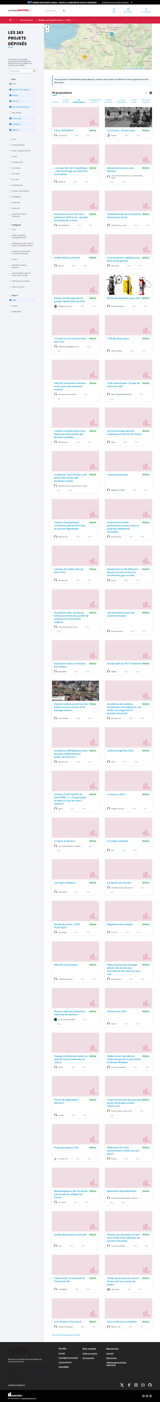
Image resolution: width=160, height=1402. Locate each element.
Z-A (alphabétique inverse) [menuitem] (94, 101)
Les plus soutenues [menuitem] (108, 101)
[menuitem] (22, 70)
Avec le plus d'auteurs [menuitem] (146, 101)
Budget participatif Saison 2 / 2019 (54, 20)
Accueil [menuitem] (62, 1353)
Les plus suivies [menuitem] (134, 101)
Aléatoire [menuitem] (55, 102)
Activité (109, 1353)
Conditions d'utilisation (16, 1385)
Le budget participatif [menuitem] (68, 1357)
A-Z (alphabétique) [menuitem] (78, 101)
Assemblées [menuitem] (64, 1366)
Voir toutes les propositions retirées (66, 1335)
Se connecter (88, 1358)
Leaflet (127, 69)
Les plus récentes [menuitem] (65, 101)
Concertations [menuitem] (65, 1362)
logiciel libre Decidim (29, 1398)
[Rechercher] (64, 10)
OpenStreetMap (137, 69)
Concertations (26, 20)
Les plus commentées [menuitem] (122, 101)
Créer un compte (89, 1353)
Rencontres (111, 1358)
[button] (12, 79)
